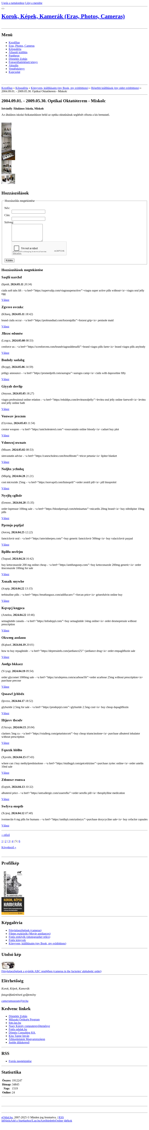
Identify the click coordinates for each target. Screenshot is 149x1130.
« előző (5, 835)
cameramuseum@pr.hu (14, 1000)
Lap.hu (36, 1120)
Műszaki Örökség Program (24, 1019)
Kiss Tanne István (19, 1035)
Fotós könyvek (17, 940)
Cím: (7, 215)
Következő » (8, 847)
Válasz (5, 299)
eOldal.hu (7, 1117)
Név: (7, 208)
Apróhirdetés (47, 1120)
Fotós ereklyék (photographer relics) (29, 936)
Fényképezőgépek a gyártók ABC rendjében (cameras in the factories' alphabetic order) (51, 971)
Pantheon (14, 55)
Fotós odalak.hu (18, 1029)
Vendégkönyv (17, 68)
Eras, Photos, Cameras (22, 45)
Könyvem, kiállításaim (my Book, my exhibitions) (59, 88)
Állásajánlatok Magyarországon (27, 1039)
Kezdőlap (14, 42)
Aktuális (13, 65)
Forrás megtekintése (20, 1061)
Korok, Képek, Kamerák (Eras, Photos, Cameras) (63, 16)
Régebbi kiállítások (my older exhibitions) (115, 88)
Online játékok (63, 1120)
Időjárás (6, 1120)
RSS (61, 1117)
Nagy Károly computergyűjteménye (29, 1026)
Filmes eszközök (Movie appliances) (30, 933)
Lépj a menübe (33, 3)
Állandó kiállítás (18, 52)
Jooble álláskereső (19, 1042)
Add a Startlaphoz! (21, 1120)
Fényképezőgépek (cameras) (25, 930)
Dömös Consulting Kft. (22, 1032)
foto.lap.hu (15, 1022)
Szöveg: (9, 222)
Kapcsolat (14, 72)
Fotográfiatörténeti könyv (23, 62)
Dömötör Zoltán (18, 58)
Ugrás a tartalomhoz (13, 3)
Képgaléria (15, 49)
